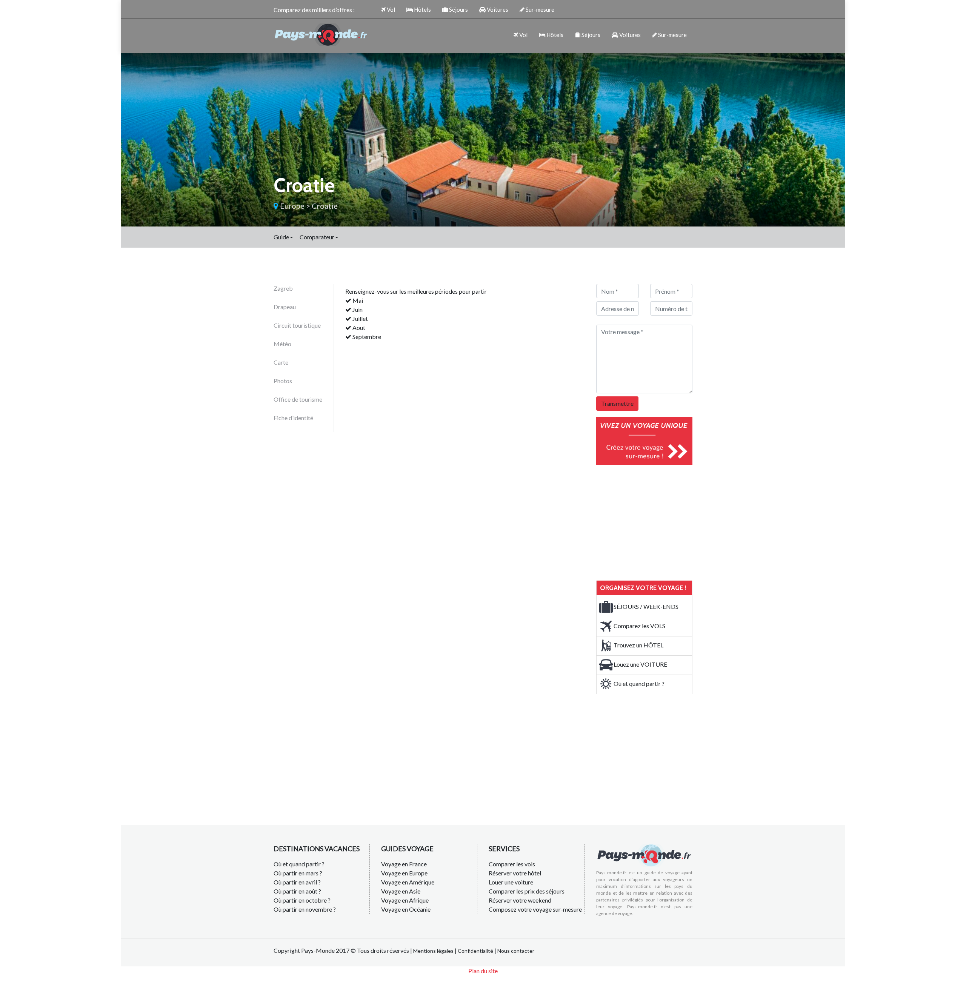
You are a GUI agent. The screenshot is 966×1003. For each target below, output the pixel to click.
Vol (390, 9)
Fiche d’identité (293, 417)
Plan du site (483, 970)
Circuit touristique (297, 325)
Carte (281, 362)
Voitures (497, 9)
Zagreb (283, 288)
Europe (292, 205)
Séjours (458, 9)
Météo (282, 343)
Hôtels (422, 9)
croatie (325, 205)
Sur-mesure (539, 9)
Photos (283, 380)
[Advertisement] (652, 522)
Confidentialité (475, 951)
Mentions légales (433, 951)
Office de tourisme (298, 399)
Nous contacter (515, 951)
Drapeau (285, 306)
